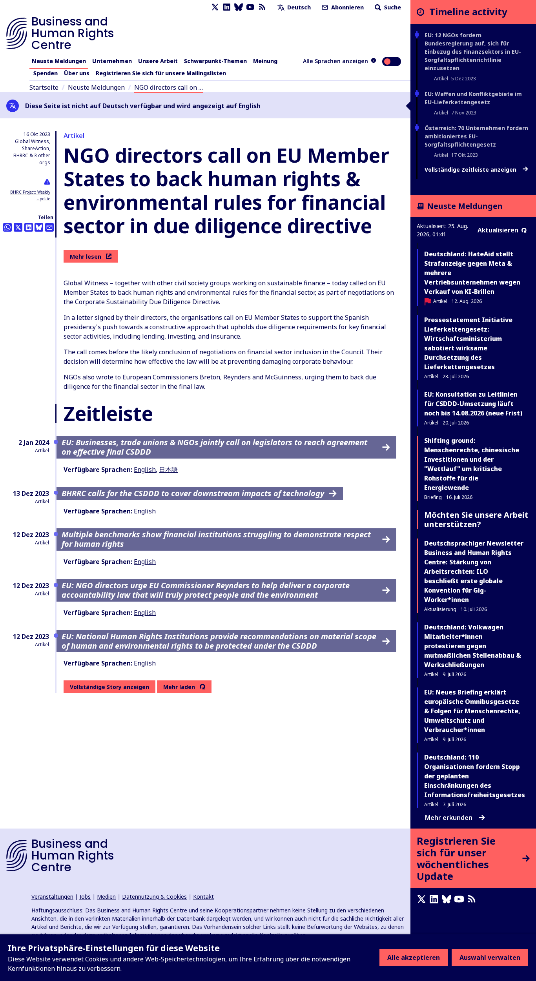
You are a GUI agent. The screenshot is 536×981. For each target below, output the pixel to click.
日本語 (168, 469)
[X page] (215, 7)
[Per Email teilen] (49, 227)
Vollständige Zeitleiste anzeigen (471, 169)
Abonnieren (347, 7)
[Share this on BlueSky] (39, 227)
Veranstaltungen (52, 896)
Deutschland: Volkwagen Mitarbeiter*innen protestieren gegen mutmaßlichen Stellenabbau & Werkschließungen (472, 646)
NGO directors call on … (168, 87)
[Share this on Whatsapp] (7, 227)
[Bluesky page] (238, 7)
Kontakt (203, 896)
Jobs (85, 896)
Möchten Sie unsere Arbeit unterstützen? (476, 519)
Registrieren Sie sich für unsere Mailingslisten (161, 73)
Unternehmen (112, 61)
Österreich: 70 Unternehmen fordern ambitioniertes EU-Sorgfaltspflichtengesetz (476, 136)
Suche (392, 7)
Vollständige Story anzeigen (109, 687)
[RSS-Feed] (262, 7)
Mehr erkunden (448, 817)
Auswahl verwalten (489, 957)
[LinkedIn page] (227, 7)
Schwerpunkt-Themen (215, 61)
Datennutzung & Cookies (154, 896)
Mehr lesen (85, 256)
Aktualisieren (498, 230)
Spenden (45, 73)
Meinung (265, 61)
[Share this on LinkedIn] (28, 227)
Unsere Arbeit (158, 61)
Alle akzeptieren (413, 957)
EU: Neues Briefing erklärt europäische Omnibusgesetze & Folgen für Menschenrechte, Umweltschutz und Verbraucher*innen (472, 711)
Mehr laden (179, 687)
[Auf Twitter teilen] (18, 227)
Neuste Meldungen (59, 61)
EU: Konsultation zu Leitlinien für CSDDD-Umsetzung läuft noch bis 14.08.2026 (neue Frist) (473, 403)
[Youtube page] (250, 7)
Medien (106, 896)
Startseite (43, 87)
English (145, 469)
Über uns (76, 73)
